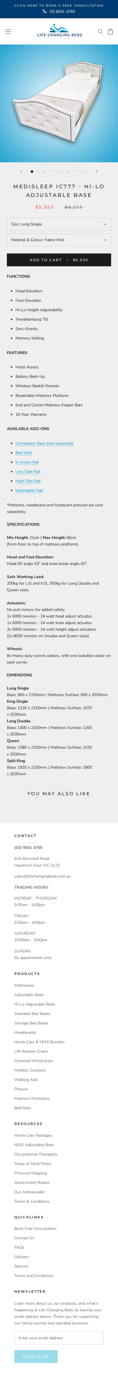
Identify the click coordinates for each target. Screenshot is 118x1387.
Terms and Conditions (33, 1275)
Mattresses (24, 985)
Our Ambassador (29, 1192)
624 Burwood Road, (32, 858)
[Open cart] (110, 31)
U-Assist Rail (27, 462)
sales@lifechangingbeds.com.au (42, 876)
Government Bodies (32, 1182)
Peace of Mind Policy (32, 1163)
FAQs (19, 1247)
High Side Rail (28, 481)
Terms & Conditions (32, 1201)
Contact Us (24, 1238)
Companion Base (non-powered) (44, 443)
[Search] (100, 31)
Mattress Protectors (32, 1098)
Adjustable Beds (29, 995)
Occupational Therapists (35, 1154)
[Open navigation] (8, 31)
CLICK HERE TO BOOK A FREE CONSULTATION (59, 5)
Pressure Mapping (30, 1173)
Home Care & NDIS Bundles (39, 1042)
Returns (21, 1266)
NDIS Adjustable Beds (34, 1145)
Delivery (21, 1257)
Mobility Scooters (30, 1070)
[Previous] (21, 171)
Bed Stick (23, 452)
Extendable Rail (29, 490)
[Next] (97, 171)
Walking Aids (26, 1079)
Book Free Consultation (35, 1228)
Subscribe (36, 1356)
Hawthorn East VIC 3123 (37, 865)
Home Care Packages (33, 1135)
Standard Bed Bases (32, 1013)
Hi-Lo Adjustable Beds (34, 1004)
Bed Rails (22, 1108)
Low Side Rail (27, 471)
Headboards (25, 1032)
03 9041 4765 (62, 11)
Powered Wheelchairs (34, 1061)
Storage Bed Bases (31, 1023)
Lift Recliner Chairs (31, 1051)
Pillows (21, 1089)
